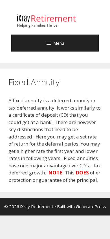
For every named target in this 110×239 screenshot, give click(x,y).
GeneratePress (91, 206)
